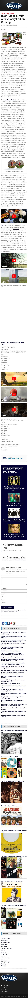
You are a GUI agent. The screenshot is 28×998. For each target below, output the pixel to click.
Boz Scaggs (4, 964)
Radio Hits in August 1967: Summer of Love (12, 806)
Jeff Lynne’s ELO (5, 958)
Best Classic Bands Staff (10, 25)
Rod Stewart (4, 966)
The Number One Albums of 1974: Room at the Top (13, 856)
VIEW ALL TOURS (5, 938)
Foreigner (3, 952)
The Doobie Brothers (6, 948)
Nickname (4, 588)
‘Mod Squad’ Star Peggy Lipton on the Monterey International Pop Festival (14, 536)
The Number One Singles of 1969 (9, 756)
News (12, 13)
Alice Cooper (4, 940)
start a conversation (20, 560)
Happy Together (5, 954)
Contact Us (4, 989)
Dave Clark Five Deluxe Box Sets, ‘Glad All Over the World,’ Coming (14, 520)
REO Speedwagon (5, 962)
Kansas (3, 956)
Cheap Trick (4, 944)
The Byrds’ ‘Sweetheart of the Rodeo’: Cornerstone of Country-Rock (14, 488)
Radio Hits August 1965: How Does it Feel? (12, 881)
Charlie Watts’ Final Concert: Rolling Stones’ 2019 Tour (14, 504)
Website (3, 599)
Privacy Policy (4, 991)
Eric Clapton (4, 946)
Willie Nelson (4, 960)
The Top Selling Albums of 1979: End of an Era (12, 781)
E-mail (3, 594)
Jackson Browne (5, 942)
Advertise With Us (5, 985)
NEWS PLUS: (5, 13)
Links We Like (4, 987)
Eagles (3, 950)
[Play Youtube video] (14, 216)
